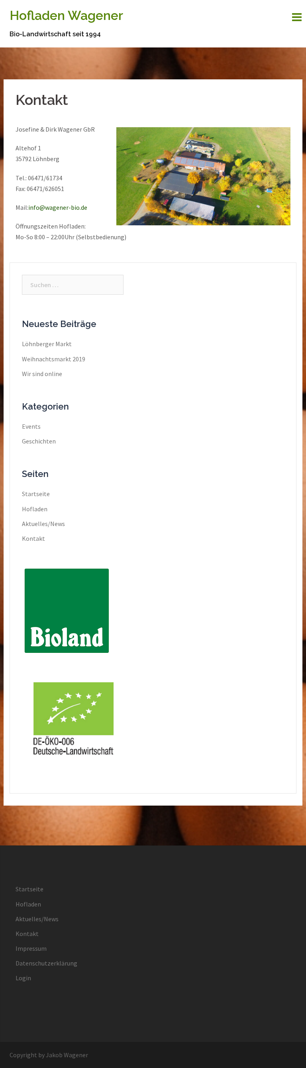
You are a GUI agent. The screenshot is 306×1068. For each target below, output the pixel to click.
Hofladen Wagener (66, 15)
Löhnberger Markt (47, 344)
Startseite (36, 494)
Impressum (31, 948)
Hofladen (34, 509)
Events (31, 426)
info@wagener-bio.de (57, 207)
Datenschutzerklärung (46, 963)
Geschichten (39, 441)
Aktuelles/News (43, 524)
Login (23, 978)
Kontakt (33, 538)
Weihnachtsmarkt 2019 (53, 359)
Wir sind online (42, 374)
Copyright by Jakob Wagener (49, 1055)
